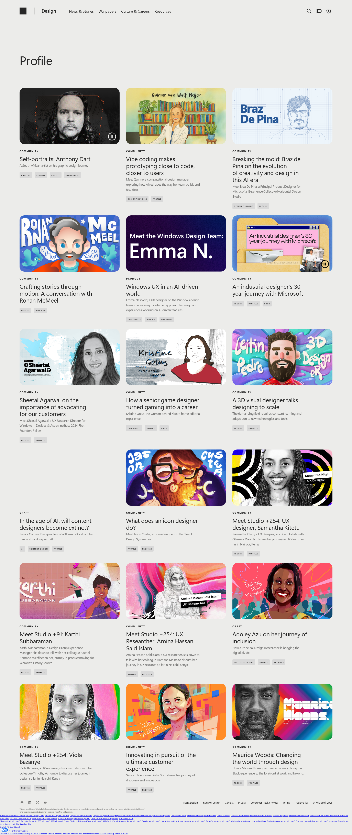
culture (40, 175)
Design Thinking (137, 199)
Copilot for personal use (103, 815)
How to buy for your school (44, 818)
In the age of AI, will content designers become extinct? (55, 524)
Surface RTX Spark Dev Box (57, 815)
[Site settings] (328, 11)
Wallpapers (107, 11)
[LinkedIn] (29, 802)
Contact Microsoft (39, 833)
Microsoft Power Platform (66, 821)
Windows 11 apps (148, 815)
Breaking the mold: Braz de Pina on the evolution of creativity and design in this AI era (266, 169)
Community (29, 151)
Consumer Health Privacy (264, 802)
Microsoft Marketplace (232, 821)
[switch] (319, 11)
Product (133, 278)
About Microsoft (287, 821)
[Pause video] (112, 136)
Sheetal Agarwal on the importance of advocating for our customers (53, 406)
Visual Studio (267, 821)
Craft (24, 512)
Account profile (163, 815)
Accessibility (14, 824)
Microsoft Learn (159, 821)
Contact (229, 802)
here (49, 812)
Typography (72, 175)
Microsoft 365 (48, 821)
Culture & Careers (135, 11)
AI (22, 548)
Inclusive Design (244, 662)
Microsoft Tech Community (209, 821)
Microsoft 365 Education (20, 818)
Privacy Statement (65, 812)
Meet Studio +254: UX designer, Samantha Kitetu (266, 524)
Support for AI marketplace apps (181, 821)
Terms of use (76, 833)
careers (26, 175)
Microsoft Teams (85, 821)
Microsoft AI (5, 821)
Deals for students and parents (104, 818)
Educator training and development (74, 818)
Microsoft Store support (198, 815)
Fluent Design (190, 802)
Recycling (109, 833)
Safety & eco (99, 833)
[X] (37, 802)
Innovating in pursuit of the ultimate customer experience (161, 761)
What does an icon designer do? (162, 524)
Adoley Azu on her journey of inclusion (269, 637)
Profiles (40, 310)
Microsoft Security (20, 821)
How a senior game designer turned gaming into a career (162, 403)
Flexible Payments (280, 815)
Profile (55, 175)
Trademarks (301, 802)
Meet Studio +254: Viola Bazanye (51, 758)
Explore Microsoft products (127, 815)
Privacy (242, 802)
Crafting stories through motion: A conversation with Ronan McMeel (56, 293)
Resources (163, 11)
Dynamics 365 (35, 821)
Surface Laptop (18, 815)
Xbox (267, 303)
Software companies (251, 821)
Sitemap (27, 833)
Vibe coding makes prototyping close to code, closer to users (160, 165)
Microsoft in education (299, 815)
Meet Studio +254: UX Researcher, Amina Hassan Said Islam (159, 640)
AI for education (126, 818)
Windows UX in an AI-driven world (162, 290)
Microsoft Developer (142, 821)
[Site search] (309, 11)
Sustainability (25, 824)
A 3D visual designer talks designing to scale (265, 403)
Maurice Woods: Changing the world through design (266, 758)
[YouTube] (45, 802)
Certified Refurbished (240, 815)
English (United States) (10, 826)
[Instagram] (22, 802)
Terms (286, 802)
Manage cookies (62, 833)
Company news (303, 821)
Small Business (119, 821)
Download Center (178, 815)
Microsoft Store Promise (261, 815)
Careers (276, 821)
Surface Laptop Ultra (34, 815)
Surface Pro (5, 815)
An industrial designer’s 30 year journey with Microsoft (267, 290)
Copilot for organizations (81, 815)
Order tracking (223, 815)
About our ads (121, 833)
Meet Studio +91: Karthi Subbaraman (50, 637)
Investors (333, 821)
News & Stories (81, 11)
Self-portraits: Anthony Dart (55, 158)
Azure (129, 821)
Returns (212, 815)
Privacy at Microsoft (319, 821)
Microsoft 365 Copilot (103, 821)
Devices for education (320, 815)
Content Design (38, 548)
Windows (166, 319)
